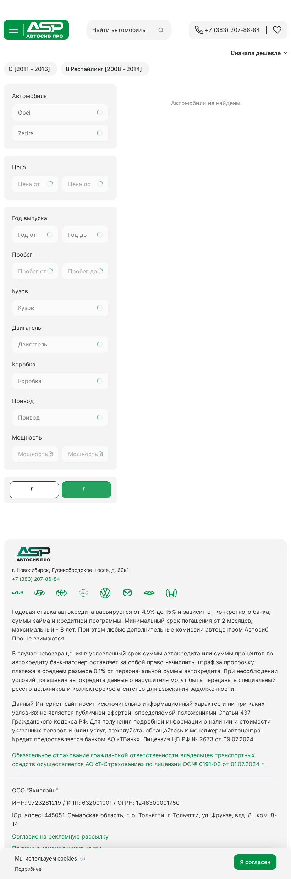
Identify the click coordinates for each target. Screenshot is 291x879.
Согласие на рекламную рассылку (60, 836)
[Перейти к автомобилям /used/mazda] (127, 593)
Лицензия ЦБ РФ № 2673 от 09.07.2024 (198, 739)
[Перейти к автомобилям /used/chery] (149, 593)
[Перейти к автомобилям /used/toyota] (61, 593)
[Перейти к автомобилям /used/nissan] (83, 593)
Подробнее (28, 869)
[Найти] (160, 30)
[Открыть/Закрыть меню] (13, 30)
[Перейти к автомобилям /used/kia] (17, 593)
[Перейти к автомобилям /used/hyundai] (39, 593)
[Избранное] (277, 30)
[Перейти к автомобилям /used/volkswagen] (105, 593)
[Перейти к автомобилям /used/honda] (171, 593)
